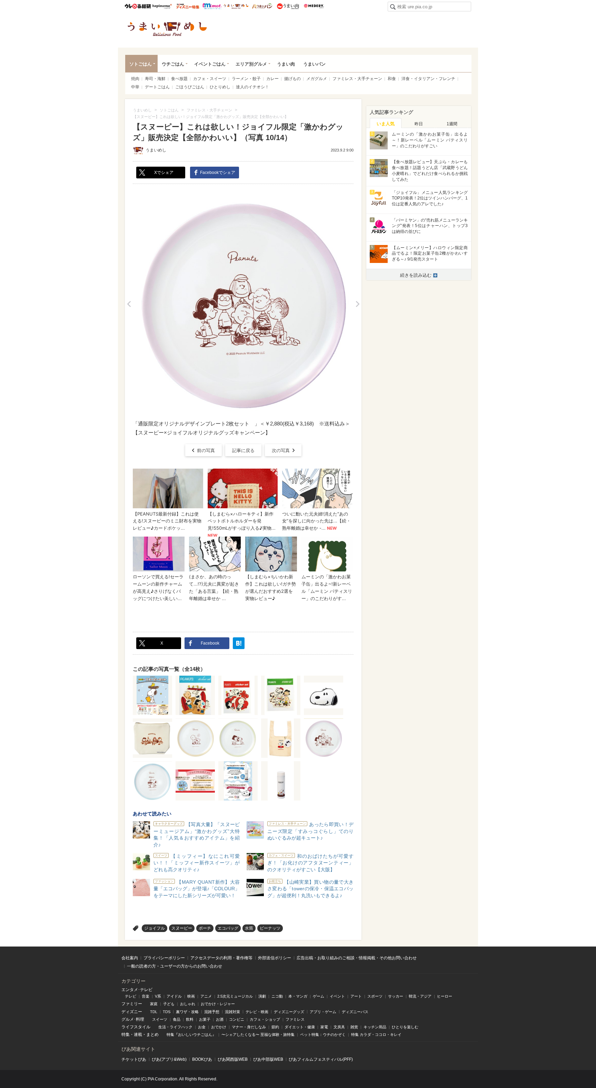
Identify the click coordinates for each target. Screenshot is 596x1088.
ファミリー (131, 1003)
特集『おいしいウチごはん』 (191, 1034)
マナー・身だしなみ (249, 1027)
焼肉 (135, 78)
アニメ (206, 996)
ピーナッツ (270, 928)
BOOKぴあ (202, 1059)
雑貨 (354, 1027)
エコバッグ (228, 928)
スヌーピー (181, 928)
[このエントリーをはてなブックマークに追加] (239, 643)
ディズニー (131, 1011)
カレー (272, 78)
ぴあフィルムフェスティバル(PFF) (321, 1059)
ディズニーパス (355, 1012)
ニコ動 (277, 996)
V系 (158, 996)
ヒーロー (444, 996)
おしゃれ (187, 1004)
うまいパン (262, 6)
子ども (169, 1004)
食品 (176, 1019)
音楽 (145, 996)
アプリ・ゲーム (323, 1012)
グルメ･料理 (132, 1019)
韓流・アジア (420, 996)
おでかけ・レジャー (218, 1004)
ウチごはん (173, 64)
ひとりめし (220, 87)
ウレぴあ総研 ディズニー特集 (188, 6)
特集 (125, 1034)
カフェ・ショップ (265, 1019)
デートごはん (157, 87)
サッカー (395, 996)
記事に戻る (243, 450)
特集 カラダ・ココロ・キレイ (376, 1034)
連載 (138, 1034)
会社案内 (129, 957)
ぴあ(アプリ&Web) (169, 1059)
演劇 (262, 996)
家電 (324, 1027)
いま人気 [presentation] (386, 123)
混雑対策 (232, 1012)
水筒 (249, 928)
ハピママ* (162, 6)
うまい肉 (288, 6)
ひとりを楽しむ (405, 1027)
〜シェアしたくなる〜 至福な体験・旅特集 (258, 1034)
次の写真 (281, 450)
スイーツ (159, 1019)
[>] (357, 304)
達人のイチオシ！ (252, 87)
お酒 (219, 1019)
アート (356, 996)
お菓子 (204, 1019)
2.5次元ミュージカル (235, 996)
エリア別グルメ (251, 64)
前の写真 (206, 450)
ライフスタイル (135, 1027)
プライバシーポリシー (164, 957)
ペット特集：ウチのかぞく (323, 1034)
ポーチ (205, 928)
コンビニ (236, 1019)
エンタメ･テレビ (136, 989)
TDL (153, 1012)
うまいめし (236, 6)
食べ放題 (179, 78)
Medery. (314, 6)
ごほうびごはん (189, 87)
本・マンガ (297, 996)
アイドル (174, 996)
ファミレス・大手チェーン (357, 78)
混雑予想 (211, 1012)
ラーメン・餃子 (246, 78)
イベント (337, 996)
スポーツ (375, 996)
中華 (135, 87)
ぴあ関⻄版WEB (233, 1059)
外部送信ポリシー (274, 957)
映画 (191, 996)
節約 (275, 1027)
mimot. (212, 6)
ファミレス (295, 1019)
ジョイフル (154, 928)
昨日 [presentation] (419, 123)
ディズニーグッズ (289, 1012)
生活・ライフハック (175, 1027)
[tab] (385, 123)
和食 (392, 78)
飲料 (189, 1019)
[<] (129, 304)
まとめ (152, 1034)
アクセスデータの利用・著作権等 (221, 957)
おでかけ (218, 1027)
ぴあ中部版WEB (268, 1059)
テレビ (130, 996)
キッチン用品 (375, 1027)
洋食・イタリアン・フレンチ (428, 78)
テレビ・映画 (257, 1012)
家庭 (154, 1004)
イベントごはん (210, 64)
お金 (202, 1027)
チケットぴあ (133, 1059)
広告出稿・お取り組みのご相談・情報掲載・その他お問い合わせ (357, 957)
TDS (166, 1012)
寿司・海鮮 (155, 78)
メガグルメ (316, 78)
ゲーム (318, 996)
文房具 (339, 1027)
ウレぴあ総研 (138, 6)
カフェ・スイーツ (209, 78)
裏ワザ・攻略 (187, 1012)
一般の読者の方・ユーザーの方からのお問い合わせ (174, 966)
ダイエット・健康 (300, 1027)
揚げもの (292, 78)
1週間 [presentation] (452, 123)
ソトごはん (140, 64)
